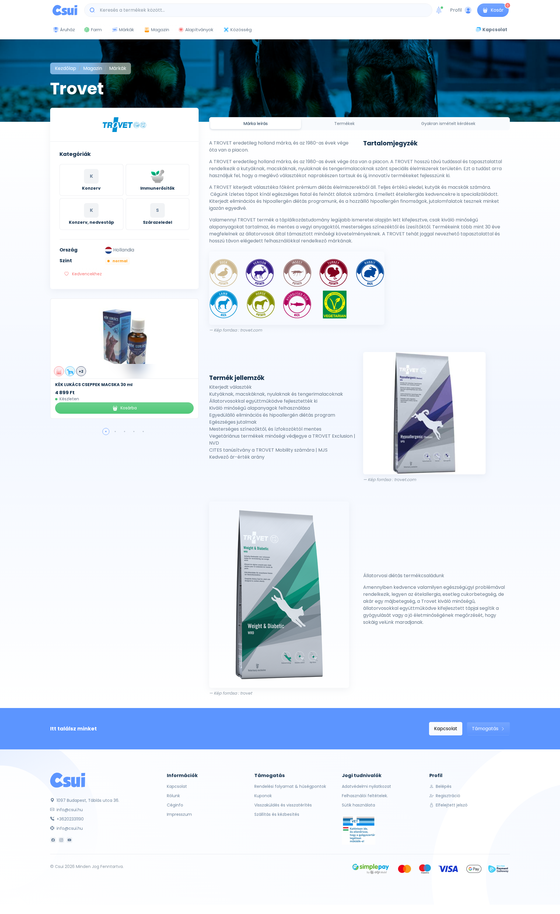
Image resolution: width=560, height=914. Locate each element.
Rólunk (173, 796)
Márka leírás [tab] (256, 123)
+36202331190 (69, 819)
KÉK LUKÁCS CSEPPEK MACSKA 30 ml (93, 385)
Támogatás (486, 728)
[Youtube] (69, 840)
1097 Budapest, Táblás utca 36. (87, 800)
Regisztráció (447, 796)
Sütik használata (358, 805)
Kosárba (128, 408)
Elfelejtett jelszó (451, 805)
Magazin (160, 30)
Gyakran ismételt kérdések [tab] (448, 123)
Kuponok (263, 796)
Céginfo (175, 805)
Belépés (443, 786)
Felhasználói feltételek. (365, 796)
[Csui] (67, 779)
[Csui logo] (64, 10)
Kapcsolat (445, 728)
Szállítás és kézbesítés (276, 814)
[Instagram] (61, 840)
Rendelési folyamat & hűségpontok (290, 786)
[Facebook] (53, 840)
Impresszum (179, 814)
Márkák (126, 30)
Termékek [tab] (344, 123)
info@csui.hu (69, 810)
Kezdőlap (65, 68)
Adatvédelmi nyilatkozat (366, 786)
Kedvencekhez (86, 274)
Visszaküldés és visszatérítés (283, 805)
